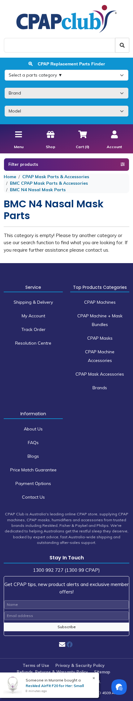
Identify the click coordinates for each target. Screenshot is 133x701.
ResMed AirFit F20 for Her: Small (55, 685)
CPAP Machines (100, 302)
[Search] (122, 45)
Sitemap (102, 671)
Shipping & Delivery (33, 302)
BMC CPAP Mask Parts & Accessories (49, 183)
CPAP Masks (100, 338)
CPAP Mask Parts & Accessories (55, 176)
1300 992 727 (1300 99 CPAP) (66, 570)
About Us (33, 429)
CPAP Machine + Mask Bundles (99, 320)
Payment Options (33, 483)
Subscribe (67, 626)
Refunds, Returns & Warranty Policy (52, 671)
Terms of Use (36, 665)
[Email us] (62, 644)
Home (10, 176)
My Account (33, 316)
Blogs (33, 456)
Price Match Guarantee (33, 470)
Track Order (33, 329)
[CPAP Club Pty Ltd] (66, 18)
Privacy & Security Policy (80, 665)
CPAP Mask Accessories (99, 374)
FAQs (33, 442)
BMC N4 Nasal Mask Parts (38, 189)
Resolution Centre (33, 343)
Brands (99, 387)
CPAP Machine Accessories (99, 356)
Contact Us (33, 497)
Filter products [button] (23, 164)
